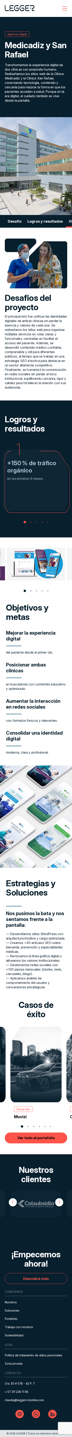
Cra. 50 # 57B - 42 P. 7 (20, 1383)
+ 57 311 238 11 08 (16, 1391)
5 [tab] (48, 522)
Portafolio (11, 1318)
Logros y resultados (45, 221)
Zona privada (13, 1363)
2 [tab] (31, 522)
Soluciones (12, 1310)
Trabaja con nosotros (19, 1327)
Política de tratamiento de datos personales (33, 1355)
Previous (13, 1203)
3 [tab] (36, 522)
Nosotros (11, 1302)
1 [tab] (25, 522)
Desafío (14, 221)
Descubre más (36, 1278)
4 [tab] (42, 522)
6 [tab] (50, 1126)
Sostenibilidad (14, 1335)
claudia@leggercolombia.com (24, 1400)
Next (59, 1203)
